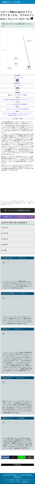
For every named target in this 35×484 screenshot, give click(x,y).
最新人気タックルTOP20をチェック (17, 217)
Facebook (5, 457)
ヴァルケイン (22, 258)
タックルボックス (26, 480)
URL (29, 457)
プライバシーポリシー (15, 482)
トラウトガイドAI (18, 78)
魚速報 (17, 480)
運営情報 (25, 482)
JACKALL (22, 418)
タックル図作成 (10, 480)
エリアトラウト (17, 85)
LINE (21, 457)
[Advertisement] (17, 186)
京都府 (25, 95)
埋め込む (18, 465)
